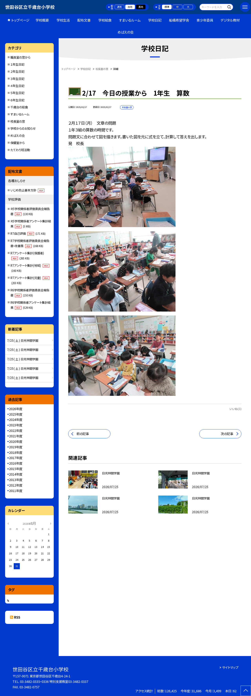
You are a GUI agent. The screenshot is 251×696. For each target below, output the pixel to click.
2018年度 (15, 452)
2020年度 (15, 441)
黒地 (140, 7)
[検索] (229, 7)
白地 (130, 7)
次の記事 (227, 433)
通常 (119, 7)
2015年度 (15, 468)
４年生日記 (17, 85)
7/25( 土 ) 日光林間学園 (22, 340)
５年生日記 (17, 93)
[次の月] (50, 523)
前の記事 (82, 433)
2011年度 (15, 490)
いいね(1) (235, 409)
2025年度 (15, 414)
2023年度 (15, 425)
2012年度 (15, 485)
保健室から (17, 142)
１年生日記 (17, 64)
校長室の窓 (17, 121)
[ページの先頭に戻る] (246, 691)
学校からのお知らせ (22, 128)
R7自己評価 (27, 233)
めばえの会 (125, 32)
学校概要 (42, 20)
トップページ (20, 20)
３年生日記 (17, 78)
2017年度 (15, 457)
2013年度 (15, 479)
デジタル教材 (230, 20)
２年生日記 (17, 71)
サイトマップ (230, 667)
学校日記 (154, 20)
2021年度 (15, 436)
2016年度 (15, 463)
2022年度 (15, 430)
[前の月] (8, 523)
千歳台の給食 (19, 107)
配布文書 (84, 20)
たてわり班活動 (20, 150)
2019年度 (15, 447)
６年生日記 (17, 100)
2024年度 (15, 419)
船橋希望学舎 (179, 20)
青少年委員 (204, 20)
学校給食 (105, 20)
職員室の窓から (20, 57)
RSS (17, 617)
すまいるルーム (130, 20)
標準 (167, 7)
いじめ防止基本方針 (26, 190)
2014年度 (15, 474)
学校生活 (63, 20)
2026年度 (15, 408)
